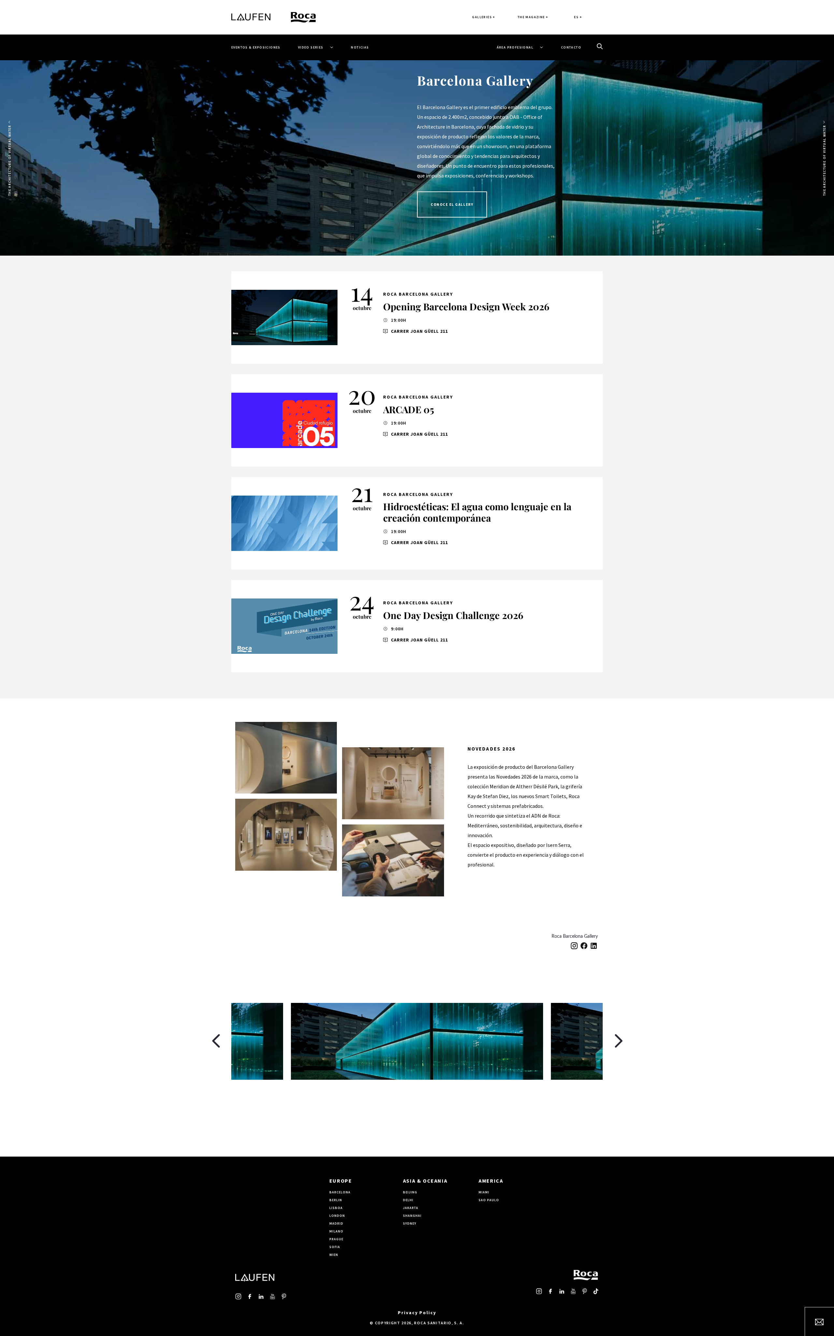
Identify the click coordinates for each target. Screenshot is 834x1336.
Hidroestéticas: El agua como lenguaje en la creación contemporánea (477, 512)
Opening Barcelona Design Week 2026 (466, 306)
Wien (333, 1255)
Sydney (409, 1223)
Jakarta (410, 1208)
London (337, 1216)
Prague (336, 1239)
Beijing (410, 1192)
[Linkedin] (594, 946)
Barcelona (340, 1192)
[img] (284, 317)
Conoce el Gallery (452, 204)
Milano (336, 1231)
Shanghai (412, 1216)
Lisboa (336, 1208)
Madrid (336, 1223)
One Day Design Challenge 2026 (453, 615)
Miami (484, 1192)
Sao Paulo (489, 1200)
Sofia (334, 1247)
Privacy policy (417, 1312)
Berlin (335, 1200)
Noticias (360, 47)
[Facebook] (584, 946)
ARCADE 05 (408, 409)
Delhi (408, 1200)
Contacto (571, 47)
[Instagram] (574, 946)
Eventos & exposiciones (255, 47)
